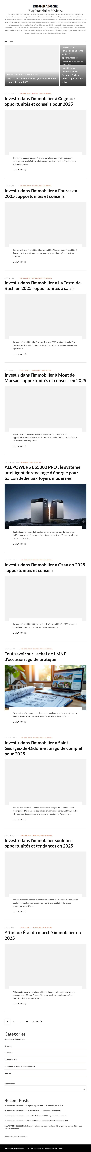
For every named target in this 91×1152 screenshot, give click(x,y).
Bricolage (8, 1046)
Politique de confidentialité (44, 1148)
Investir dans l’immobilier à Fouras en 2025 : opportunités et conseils (41, 193)
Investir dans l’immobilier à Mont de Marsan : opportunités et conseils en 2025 (45, 377)
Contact (22, 1148)
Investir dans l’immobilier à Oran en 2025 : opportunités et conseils (45, 567)
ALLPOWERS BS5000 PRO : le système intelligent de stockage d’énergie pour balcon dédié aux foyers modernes (42, 472)
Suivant (36, 1022)
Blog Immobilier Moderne (45, 11)
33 (27, 1021)
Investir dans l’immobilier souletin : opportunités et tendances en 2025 (39, 843)
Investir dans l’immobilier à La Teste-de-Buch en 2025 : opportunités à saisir (72, 75)
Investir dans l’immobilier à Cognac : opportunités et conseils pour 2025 (40, 101)
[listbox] (45, 65)
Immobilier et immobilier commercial (23, 74)
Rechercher (10, 1083)
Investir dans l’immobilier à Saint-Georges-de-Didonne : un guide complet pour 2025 (43, 748)
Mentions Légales (11, 1148)
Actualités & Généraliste (32, 462)
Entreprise (9, 1053)
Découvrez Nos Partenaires (16, 1137)
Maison (8, 1073)
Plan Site (30, 1148)
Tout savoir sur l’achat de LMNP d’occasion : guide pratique (35, 656)
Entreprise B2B (11, 1059)
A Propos (59, 1148)
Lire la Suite (19, 170)
